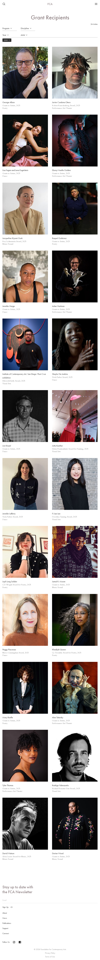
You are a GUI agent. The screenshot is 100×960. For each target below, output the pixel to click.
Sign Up (5, 907)
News (4, 918)
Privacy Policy (50, 953)
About (4, 913)
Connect (5, 933)
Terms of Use (50, 956)
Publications (6, 923)
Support (5, 928)
